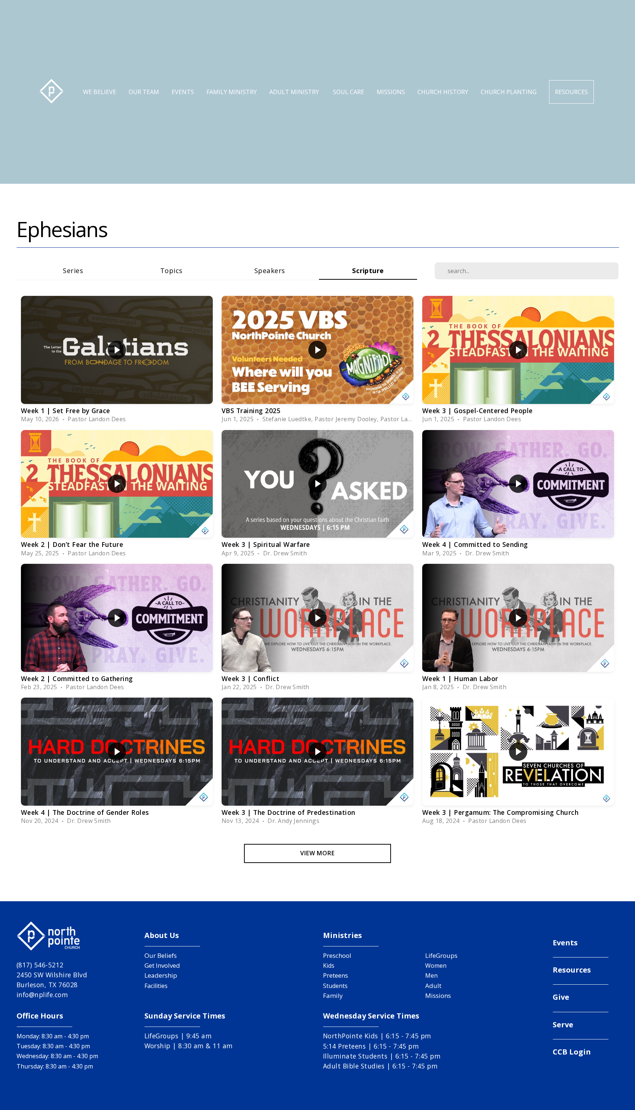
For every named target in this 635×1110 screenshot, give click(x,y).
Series (73, 270)
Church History (442, 92)
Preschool (337, 955)
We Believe (99, 92)
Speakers (269, 270)
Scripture (368, 270)
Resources (571, 92)
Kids (328, 966)
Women (435, 966)
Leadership (160, 975)
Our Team (144, 92)
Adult (433, 985)
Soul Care (348, 92)
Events (183, 92)
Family (333, 995)
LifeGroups (441, 955)
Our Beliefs (160, 955)
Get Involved (162, 965)
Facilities (156, 986)
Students (335, 986)
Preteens (335, 975)
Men (431, 975)
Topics (171, 270)
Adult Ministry (294, 92)
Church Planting (509, 92)
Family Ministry (232, 92)
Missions (391, 92)
